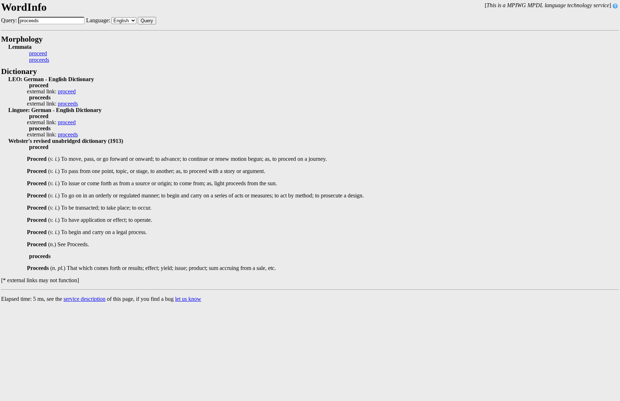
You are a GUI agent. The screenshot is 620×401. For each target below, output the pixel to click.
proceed (38, 53)
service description (84, 299)
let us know (188, 299)
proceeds (39, 60)
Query (147, 20)
